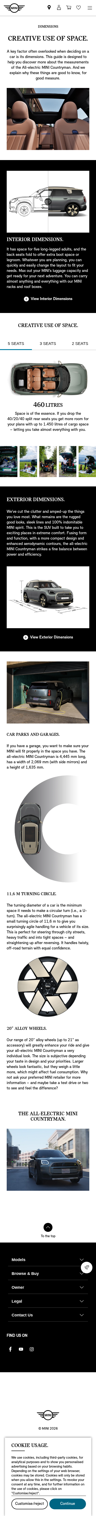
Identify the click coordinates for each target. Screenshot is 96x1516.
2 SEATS (80, 343)
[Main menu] (89, 8)
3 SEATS (48, 343)
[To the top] (48, 1227)
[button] (59, 8)
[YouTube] (21, 1349)
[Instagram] (31, 1349)
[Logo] (48, 1415)
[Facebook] (10, 1349)
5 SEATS (16, 343)
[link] (49, 8)
